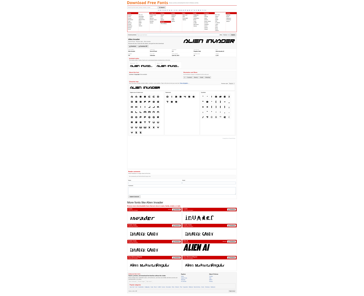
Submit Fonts (184, 278)
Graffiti (195, 22)
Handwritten (196, 18)
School (195, 16)
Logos (216, 24)
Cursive (163, 287)
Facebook (189, 77)
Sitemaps (183, 279)
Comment (130, 185)
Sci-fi (162, 18)
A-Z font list (183, 281)
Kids (216, 21)
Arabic (151, 16)
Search (162, 7)
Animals (206, 16)
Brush (194, 19)
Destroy (130, 27)
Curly (129, 21)
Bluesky (196, 77)
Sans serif (185, 15)
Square (162, 15)
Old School (130, 19)
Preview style (224, 83)
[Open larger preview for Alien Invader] (209, 41)
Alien (205, 15)
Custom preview (132, 34)
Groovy (129, 18)
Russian (152, 21)
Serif (184, 16)
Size (221, 34)
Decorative (141, 16)
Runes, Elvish (207, 21)
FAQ (210, 278)
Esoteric (206, 22)
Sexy (216, 25)
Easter (227, 16)
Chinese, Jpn (153, 15)
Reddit (201, 77)
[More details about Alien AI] (209, 247)
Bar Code (217, 14)
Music (216, 28)
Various (140, 25)
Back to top (232, 291)
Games (206, 27)
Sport (216, 17)
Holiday (228, 13)
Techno (162, 13)
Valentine (228, 15)
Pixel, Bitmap (164, 23)
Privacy (211, 281)
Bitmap (162, 21)
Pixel (181, 287)
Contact (211, 276)
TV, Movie (217, 22)
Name (129, 180)
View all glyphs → (184, 83)
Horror (129, 29)
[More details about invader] (154, 217)
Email (183, 180)
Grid (140, 24)
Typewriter (141, 17)
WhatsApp (207, 77)
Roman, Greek (153, 19)
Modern (173, 16)
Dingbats (206, 13)
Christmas (228, 19)
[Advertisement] (200, 153)
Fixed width (185, 18)
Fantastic (206, 24)
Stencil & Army (197, 287)
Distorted (130, 26)
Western (130, 22)
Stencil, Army (142, 19)
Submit (233, 35)
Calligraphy (196, 15)
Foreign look (153, 13)
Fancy (129, 13)
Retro (140, 21)
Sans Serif (132, 287)
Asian (205, 18)
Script (194, 13)
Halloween (228, 18)
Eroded (129, 24)
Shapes (206, 29)
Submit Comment (134, 196)
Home (182, 276)
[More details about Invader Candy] (154, 233)
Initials (140, 22)
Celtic (173, 18)
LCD (162, 16)
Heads (216, 19)
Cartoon (130, 15)
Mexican (152, 18)
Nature (216, 16)
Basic (184, 13)
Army (216, 27)
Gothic (173, 13)
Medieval (174, 15)
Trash (194, 21)
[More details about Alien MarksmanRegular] (154, 265)
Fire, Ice (141, 14)
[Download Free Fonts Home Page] (147, 2)
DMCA (210, 279)
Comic (129, 16)
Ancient (206, 19)
